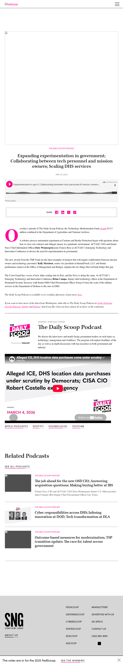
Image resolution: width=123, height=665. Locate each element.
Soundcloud (58, 426)
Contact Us (99, 628)
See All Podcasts (17, 466)
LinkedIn (105, 642)
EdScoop (71, 635)
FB (93, 642)
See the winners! (73, 660)
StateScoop (73, 628)
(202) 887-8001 (100, 635)
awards (103, 228)
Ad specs (97, 621)
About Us (11, 635)
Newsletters (100, 607)
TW (99, 642)
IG (109, 642)
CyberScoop (74, 621)
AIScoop (71, 643)
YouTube (78, 426)
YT (115, 642)
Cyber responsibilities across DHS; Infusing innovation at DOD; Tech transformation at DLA (72, 514)
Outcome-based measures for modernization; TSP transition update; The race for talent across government (73, 541)
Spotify (38, 426)
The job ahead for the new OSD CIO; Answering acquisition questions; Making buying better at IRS (74, 483)
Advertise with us (103, 614)
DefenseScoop (75, 614)
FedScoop (72, 607)
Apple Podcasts (16, 426)
